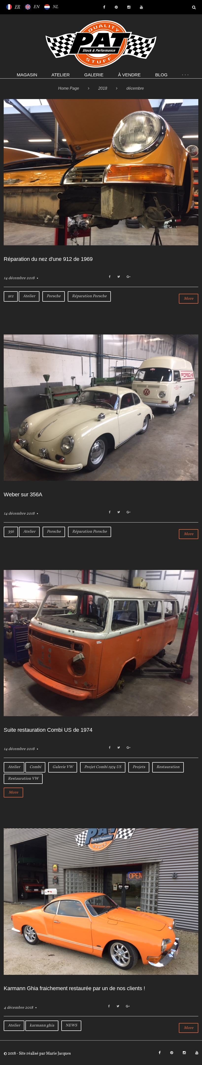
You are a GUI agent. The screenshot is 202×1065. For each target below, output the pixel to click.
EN (36, 7)
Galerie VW (62, 767)
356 (11, 531)
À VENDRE (129, 74)
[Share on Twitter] (118, 277)
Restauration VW (23, 778)
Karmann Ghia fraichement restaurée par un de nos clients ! (74, 988)
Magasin (27, 74)
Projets (139, 767)
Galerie (93, 74)
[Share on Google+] (128, 277)
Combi (35, 767)
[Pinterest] (116, 7)
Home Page (68, 88)
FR (17, 7)
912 (11, 296)
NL (55, 7)
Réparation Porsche (89, 296)
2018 (102, 88)
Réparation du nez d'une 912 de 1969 (48, 259)
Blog (161, 74)
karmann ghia (42, 1025)
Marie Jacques (58, 1053)
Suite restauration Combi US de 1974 (48, 730)
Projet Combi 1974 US (102, 767)
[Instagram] (128, 7)
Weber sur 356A (23, 494)
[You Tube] (141, 7)
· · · (185, 74)
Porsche (54, 296)
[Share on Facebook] (110, 277)
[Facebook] (104, 7)
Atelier (60, 74)
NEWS (71, 1025)
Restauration (168, 767)
